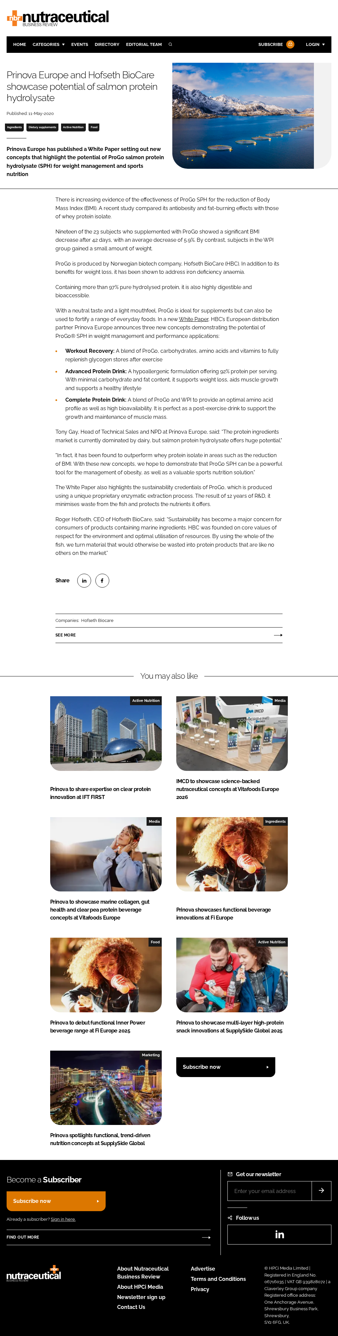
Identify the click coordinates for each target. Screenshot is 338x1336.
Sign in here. (63, 1219)
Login (313, 44)
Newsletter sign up (141, 1297)
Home (19, 44)
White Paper (193, 319)
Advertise (203, 1269)
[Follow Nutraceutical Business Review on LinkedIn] (279, 1236)
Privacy (200, 1289)
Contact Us (131, 1307)
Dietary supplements (42, 127)
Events (79, 44)
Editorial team (144, 44)
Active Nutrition (73, 127)
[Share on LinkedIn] (84, 581)
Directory (107, 44)
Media (280, 701)
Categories (46, 44)
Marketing (151, 1055)
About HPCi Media (140, 1287)
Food (94, 127)
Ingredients (14, 127)
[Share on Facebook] (102, 581)
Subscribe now (201, 1067)
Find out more (23, 1237)
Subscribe (270, 44)
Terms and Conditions (218, 1279)
